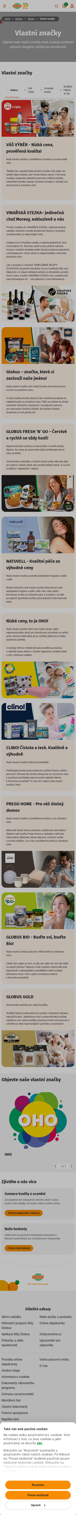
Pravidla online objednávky (12, 1362)
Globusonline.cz (51, 1334)
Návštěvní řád (11, 1400)
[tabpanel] (38, 583)
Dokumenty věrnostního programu (18, 1385)
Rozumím (38, 1485)
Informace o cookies (15, 1377)
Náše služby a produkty (56, 1317)
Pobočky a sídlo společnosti (12, 1343)
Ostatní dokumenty (15, 1407)
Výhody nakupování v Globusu (24, 1213)
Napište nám (10, 1419)
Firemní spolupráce (15, 1413)
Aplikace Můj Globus (16, 1334)
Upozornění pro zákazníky (50, 1343)
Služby (31, 18)
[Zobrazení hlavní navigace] (4, 6)
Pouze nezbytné (38, 1495)
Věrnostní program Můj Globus (17, 1325)
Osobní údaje (11, 1370)
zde (39, 1443)
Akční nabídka (11, 1317)
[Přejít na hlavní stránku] (17, 6)
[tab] (12, 90)
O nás (44, 1366)
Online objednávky (52, 1323)
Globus (19, 18)
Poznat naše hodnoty (19, 1248)
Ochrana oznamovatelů (18, 1394)
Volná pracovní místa (54, 1359)
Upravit (36, 1505)
